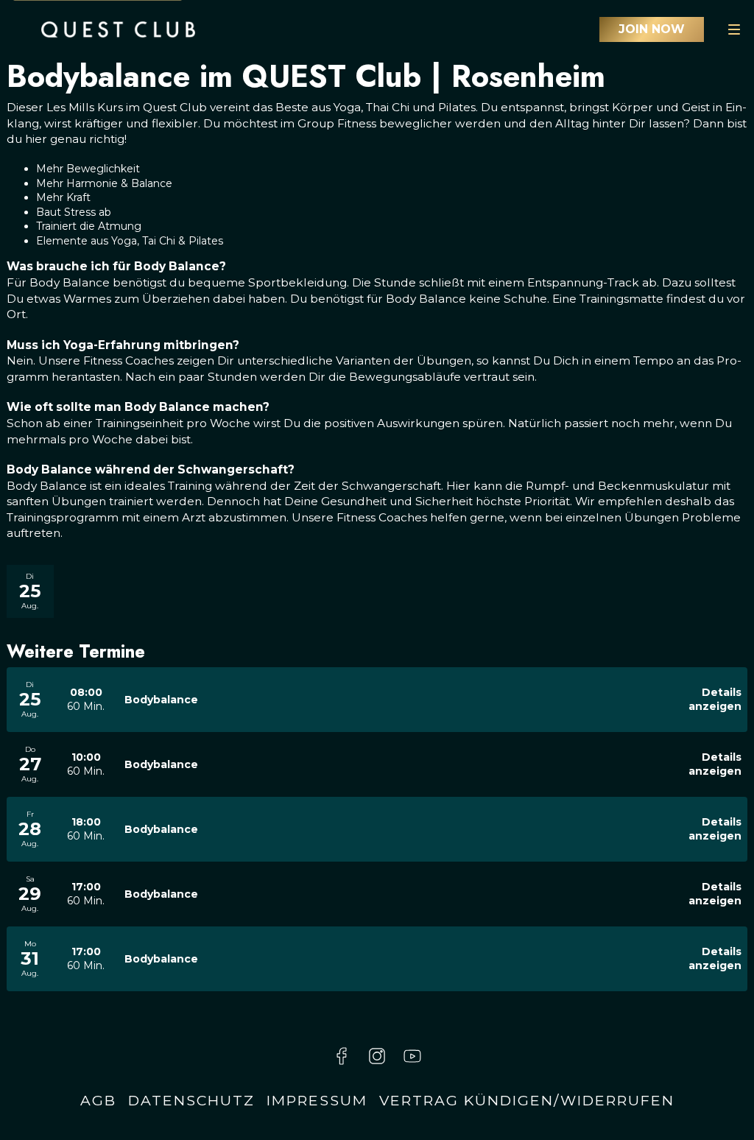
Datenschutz (191, 1100)
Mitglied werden (651, 29)
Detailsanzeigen (714, 700)
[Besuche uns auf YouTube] (412, 1056)
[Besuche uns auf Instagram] (377, 1056)
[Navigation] (734, 29)
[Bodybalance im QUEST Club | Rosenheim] (118, 29)
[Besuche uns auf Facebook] (341, 1056)
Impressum (317, 1100)
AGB (98, 1100)
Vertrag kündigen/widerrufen (526, 1100)
